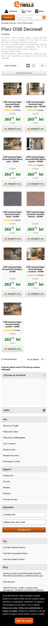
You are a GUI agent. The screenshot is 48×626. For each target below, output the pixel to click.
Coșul (27, 11)
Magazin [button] (7, 469)
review (16, 110)
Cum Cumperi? (9, 444)
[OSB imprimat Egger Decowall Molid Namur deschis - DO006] (36, 152)
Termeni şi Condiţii (10, 426)
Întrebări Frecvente (11, 455)
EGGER (12, 114)
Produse (8, 17)
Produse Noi (8, 475)
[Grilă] (28, 65)
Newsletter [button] (8, 507)
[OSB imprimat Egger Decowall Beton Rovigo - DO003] (13, 97)
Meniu (41, 11)
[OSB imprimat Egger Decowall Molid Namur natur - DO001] (13, 152)
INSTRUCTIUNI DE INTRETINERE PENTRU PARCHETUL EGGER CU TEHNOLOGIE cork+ (23, 574)
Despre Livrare (9, 449)
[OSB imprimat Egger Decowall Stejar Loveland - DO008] (36, 262)
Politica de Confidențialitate (14, 438)
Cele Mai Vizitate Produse (14, 559)
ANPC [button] (7, 410)
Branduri (6, 487)
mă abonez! (24, 529)
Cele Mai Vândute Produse (14, 547)
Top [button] (5, 541)
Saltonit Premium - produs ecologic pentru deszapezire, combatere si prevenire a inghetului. (23, 589)
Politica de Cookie (10, 432)
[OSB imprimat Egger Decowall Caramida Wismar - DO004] (36, 207)
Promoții (6, 481)
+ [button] (44, 410)
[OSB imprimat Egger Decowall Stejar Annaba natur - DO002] (36, 97)
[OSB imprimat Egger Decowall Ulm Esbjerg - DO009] (13, 262)
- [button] (44, 375)
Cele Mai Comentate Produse (15, 553)
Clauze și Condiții (10, 610)
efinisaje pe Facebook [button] (15, 375)
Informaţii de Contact (11, 461)
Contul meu (13, 11)
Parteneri (6, 493)
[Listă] (33, 65)
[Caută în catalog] (43, 17)
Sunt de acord (24, 620)
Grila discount (8, 582)
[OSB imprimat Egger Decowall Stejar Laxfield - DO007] (13, 317)
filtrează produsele (24, 73)
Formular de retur (10, 499)
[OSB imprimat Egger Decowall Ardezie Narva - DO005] (13, 207)
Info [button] (5, 419)
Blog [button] (5, 567)
